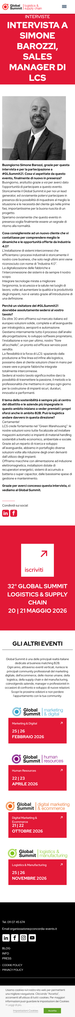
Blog (6, 948)
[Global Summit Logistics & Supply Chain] (22, 7)
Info (5, 953)
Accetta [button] (52, 1010)
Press (6, 958)
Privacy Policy (12, 970)
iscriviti (34, 570)
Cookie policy (12, 965)
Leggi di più (14, 1005)
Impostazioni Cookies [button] (25, 1010)
